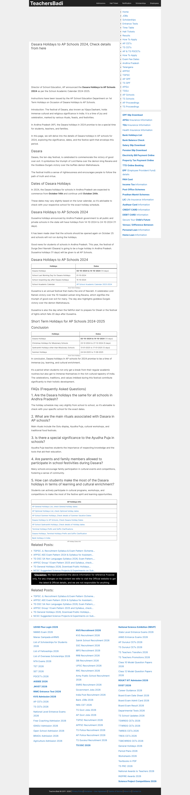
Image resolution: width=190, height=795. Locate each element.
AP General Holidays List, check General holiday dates (54, 506)
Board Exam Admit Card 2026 (133, 700)
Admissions (100, 3)
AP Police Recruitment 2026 (90, 735)
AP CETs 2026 (40, 701)
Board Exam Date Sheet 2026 (133, 695)
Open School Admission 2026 (48, 731)
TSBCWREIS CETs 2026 (130, 741)
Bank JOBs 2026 (84, 700)
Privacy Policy (77, 791)
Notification (126, 3)
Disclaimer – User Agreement (95, 791)
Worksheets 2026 (127, 756)
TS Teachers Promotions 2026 (134, 657)
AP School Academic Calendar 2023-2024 (94, 284)
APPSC (126, 71)
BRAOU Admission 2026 (45, 736)
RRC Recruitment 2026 (88, 670)
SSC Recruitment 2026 (88, 645)
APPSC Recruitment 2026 (89, 725)
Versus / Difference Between (137, 225)
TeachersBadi (46, 3)
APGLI (125, 87)
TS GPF (126, 83)
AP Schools (128, 94)
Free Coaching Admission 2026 (49, 720)
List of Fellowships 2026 (46, 651)
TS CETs (126, 47)
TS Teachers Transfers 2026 (133, 652)
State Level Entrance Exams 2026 (135, 632)
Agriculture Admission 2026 (47, 741)
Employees (154, 3)
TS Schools (128, 98)
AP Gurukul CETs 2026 (130, 642)
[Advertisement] (74, 24)
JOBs (125, 15)
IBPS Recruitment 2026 (88, 650)
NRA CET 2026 (84, 705)
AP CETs (127, 43)
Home (125, 12)
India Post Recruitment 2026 (91, 695)
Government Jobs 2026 (88, 689)
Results (126, 35)
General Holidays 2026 (130, 746)
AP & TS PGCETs (131, 51)
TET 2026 (38, 666)
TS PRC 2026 (125, 766)
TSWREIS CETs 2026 (129, 720)
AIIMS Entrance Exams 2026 (133, 637)
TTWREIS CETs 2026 (129, 725)
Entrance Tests (130, 23)
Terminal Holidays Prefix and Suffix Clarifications (52, 529)
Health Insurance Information (137, 130)
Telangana (127, 67)
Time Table (128, 27)
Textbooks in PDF (127, 761)
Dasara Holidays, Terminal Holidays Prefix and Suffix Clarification (59, 533)
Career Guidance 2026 (130, 690)
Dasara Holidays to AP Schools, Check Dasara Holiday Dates (57, 520)
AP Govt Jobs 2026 (86, 715)
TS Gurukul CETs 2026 (130, 647)
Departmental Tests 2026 (131, 710)
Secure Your (136, 219)
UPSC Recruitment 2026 (88, 665)
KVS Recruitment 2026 (88, 635)
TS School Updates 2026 (131, 715)
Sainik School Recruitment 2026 (92, 640)
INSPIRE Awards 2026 (129, 776)
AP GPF (126, 79)
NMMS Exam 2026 (43, 632)
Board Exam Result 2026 (131, 705)
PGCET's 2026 (40, 676)
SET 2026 (38, 671)
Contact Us (136, 791)
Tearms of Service (115, 791)
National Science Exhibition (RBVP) (137, 627)
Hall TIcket (114, 3)
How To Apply (129, 39)
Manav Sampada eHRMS (46, 637)
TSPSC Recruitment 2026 (89, 720)
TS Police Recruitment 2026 (90, 730)
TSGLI (125, 91)
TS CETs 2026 (40, 706)
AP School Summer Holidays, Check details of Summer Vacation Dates (61, 515)
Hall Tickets (128, 31)
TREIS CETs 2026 (127, 736)
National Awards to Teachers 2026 (136, 771)
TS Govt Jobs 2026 (86, 710)
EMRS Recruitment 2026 (88, 684)
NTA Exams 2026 (42, 661)
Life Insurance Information (138, 199)
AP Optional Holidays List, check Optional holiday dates (55, 511)
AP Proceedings (130, 102)
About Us (127, 791)
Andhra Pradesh (130, 63)
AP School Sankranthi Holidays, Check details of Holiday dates (58, 524)
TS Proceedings (130, 106)
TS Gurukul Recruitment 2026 (91, 740)
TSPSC (126, 75)
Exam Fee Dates (130, 59)
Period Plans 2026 (127, 751)
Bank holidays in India (41, 538)
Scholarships (141, 3)
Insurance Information (137, 120)
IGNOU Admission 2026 (45, 725)
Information (134, 184)
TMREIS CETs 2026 (128, 731)
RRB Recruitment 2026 (88, 655)
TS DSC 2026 (83, 745)
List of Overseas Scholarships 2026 (51, 656)
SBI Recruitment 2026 (87, 660)
